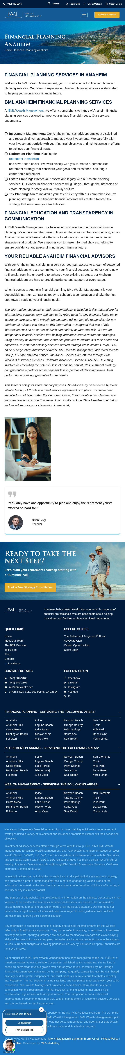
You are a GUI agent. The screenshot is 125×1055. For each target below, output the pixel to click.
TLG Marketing (50, 1043)
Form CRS (75, 4)
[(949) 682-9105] (4, 4)
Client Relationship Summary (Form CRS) (73, 1038)
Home (8, 50)
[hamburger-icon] (84, 15)
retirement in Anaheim (24, 158)
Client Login (115, 4)
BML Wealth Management (26, 110)
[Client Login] (106, 4)
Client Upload (95, 4)
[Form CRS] (67, 4)
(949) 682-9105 (14, 4)
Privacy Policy (109, 1038)
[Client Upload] (84, 4)
